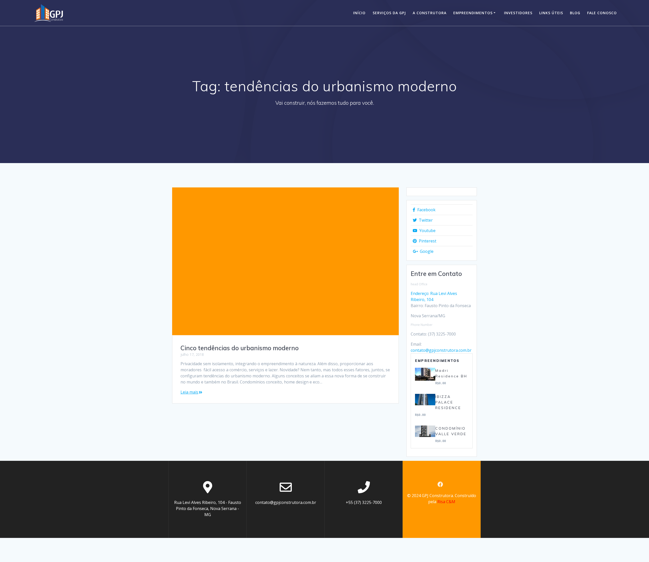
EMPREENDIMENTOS (473, 12)
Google (426, 251)
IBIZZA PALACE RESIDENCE (448, 402)
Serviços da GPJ (389, 12)
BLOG (575, 12)
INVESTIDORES (518, 12)
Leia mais (189, 392)
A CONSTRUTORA (429, 12)
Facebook (426, 210)
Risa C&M (446, 501)
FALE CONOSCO (602, 12)
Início (359, 12)
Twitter (425, 220)
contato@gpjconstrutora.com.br (441, 350)
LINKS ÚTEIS (551, 12)
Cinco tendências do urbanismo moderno (240, 348)
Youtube (427, 230)
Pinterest (427, 241)
